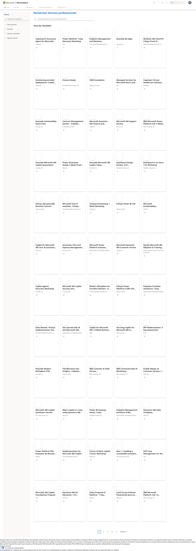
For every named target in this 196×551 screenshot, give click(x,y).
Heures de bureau (49, 540)
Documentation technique (79, 540)
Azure (23, 544)
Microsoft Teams (65, 544)
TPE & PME (75, 544)
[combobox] (64, 19)
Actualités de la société (93, 544)
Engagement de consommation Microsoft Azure (114, 540)
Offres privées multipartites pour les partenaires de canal (176, 542)
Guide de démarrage (63, 540)
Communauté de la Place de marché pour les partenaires (101, 542)
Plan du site (37, 550)
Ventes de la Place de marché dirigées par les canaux (138, 542)
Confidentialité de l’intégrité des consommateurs (16, 550)
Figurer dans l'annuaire (170, 540)
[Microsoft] (8, 3)
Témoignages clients (36, 540)
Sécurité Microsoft (15, 544)
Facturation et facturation (139, 540)
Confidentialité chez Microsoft (111, 544)
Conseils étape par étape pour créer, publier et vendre (43, 542)
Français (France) (5, 546)
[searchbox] (18, 18)
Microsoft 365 (40, 544)
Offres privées (92, 540)
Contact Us (45, 550)
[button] (35, 19)
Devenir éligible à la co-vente (72, 542)
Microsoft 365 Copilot (52, 544)
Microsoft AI (4, 544)
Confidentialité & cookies (57, 550)
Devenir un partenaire (155, 540)
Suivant (122, 532)
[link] (46, 48)
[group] (37, 47)
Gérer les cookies (113, 550)
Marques (85, 550)
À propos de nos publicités (98, 550)
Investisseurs (126, 544)
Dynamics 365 (30, 544)
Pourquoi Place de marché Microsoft (12, 540)
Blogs (27, 540)
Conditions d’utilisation (74, 550)
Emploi (82, 544)
